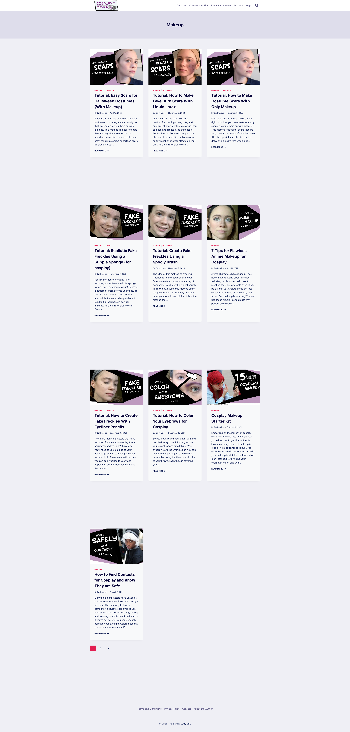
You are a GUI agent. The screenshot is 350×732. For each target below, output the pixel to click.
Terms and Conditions (149, 708)
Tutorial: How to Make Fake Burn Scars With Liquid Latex (173, 101)
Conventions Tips (198, 5)
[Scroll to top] (343, 696)
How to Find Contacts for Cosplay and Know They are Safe (114, 580)
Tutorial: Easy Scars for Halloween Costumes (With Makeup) (115, 101)
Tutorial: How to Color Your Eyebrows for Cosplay (173, 421)
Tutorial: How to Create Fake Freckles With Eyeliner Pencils (116, 421)
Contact (186, 708)
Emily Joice (102, 113)
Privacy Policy (171, 708)
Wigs (248, 5)
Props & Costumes (221, 5)
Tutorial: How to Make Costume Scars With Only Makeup (231, 101)
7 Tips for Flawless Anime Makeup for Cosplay (229, 256)
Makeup (238, 5)
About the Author (203, 708)
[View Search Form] (257, 5)
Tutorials (181, 5)
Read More (101, 151)
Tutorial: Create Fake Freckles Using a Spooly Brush (172, 256)
